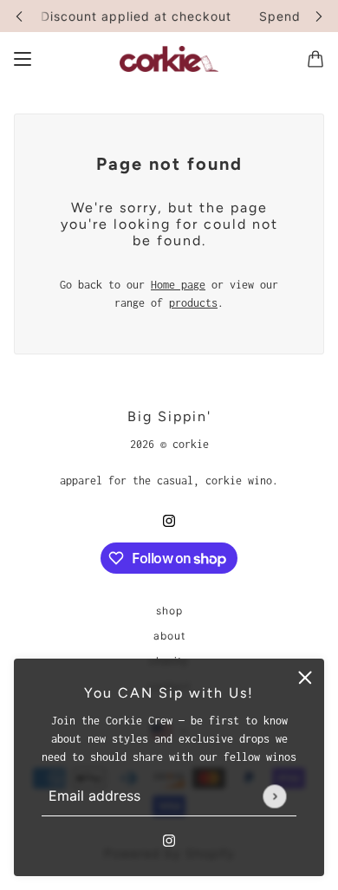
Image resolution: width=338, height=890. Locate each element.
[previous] (19, 16)
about (169, 635)
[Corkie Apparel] (169, 59)
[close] (305, 677)
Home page (178, 284)
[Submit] (274, 796)
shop (169, 610)
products (193, 302)
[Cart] (315, 59)
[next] (319, 16)
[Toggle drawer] (22, 59)
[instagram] (169, 839)
